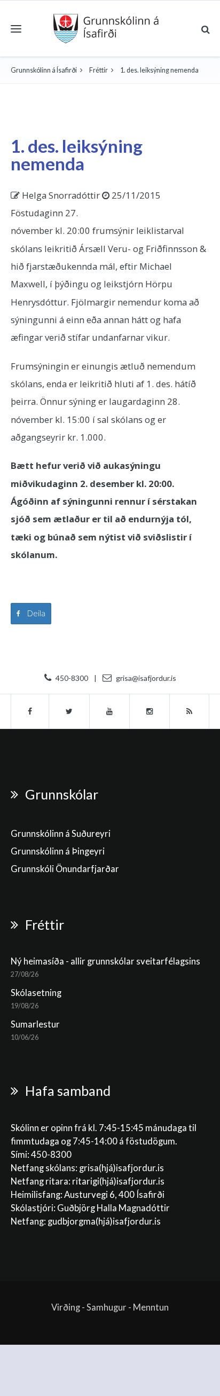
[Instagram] (150, 711)
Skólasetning (36, 992)
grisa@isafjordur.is (146, 678)
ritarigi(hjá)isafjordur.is (118, 1181)
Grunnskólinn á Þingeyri (58, 851)
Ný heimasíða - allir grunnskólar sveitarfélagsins (105, 961)
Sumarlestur (35, 1024)
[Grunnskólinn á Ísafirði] (106, 29)
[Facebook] (30, 711)
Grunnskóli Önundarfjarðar (65, 869)
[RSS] (189, 711)
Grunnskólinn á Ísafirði (44, 70)
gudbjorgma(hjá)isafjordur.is (105, 1221)
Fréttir (98, 70)
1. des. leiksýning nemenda (77, 154)
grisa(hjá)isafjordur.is (121, 1168)
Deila (35, 613)
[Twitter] (69, 711)
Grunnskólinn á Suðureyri (61, 833)
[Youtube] (110, 711)
